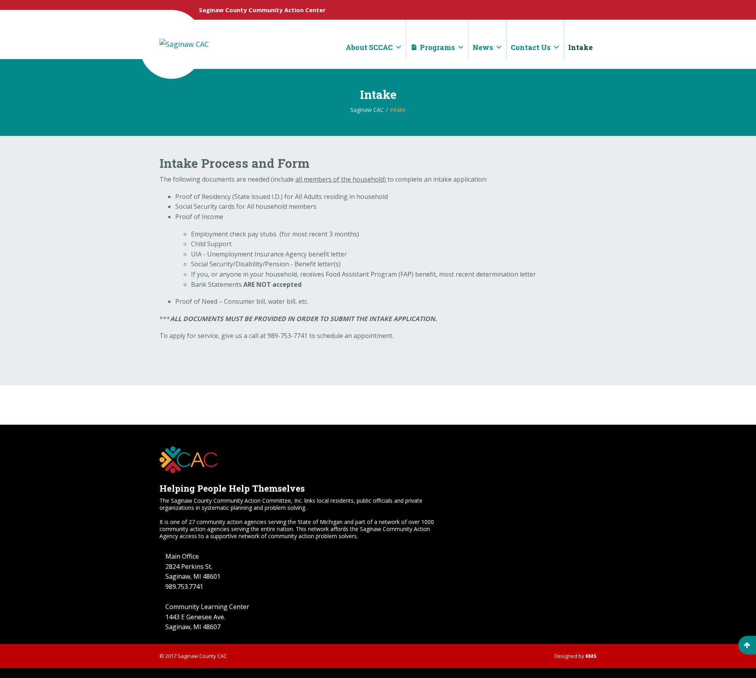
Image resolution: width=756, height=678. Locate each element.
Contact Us (530, 47)
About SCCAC (369, 47)
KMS (591, 655)
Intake (580, 47)
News (482, 47)
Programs (437, 47)
